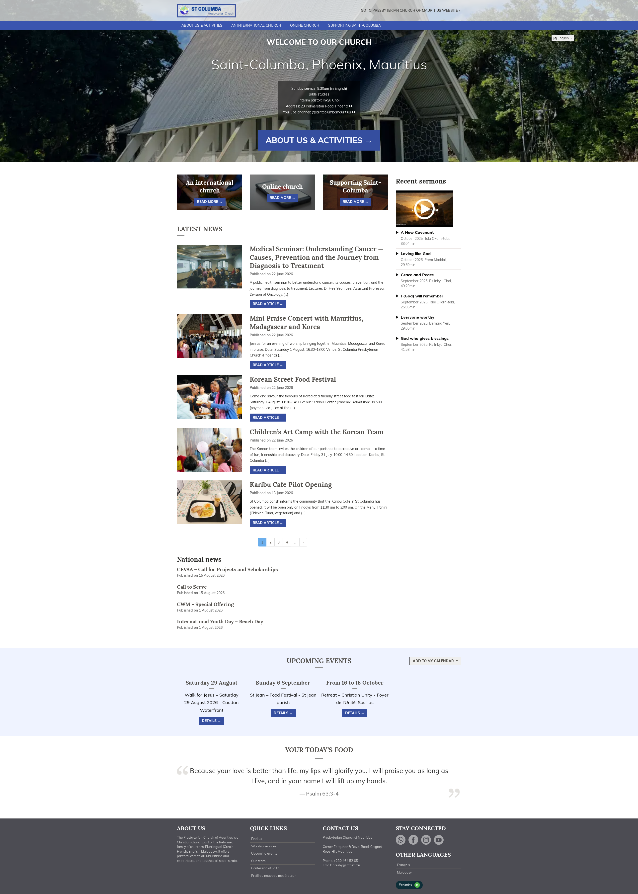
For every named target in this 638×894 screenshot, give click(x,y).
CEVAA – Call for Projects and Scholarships (227, 569)
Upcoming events (319, 661)
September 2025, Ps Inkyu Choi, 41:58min (426, 344)
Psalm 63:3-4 (322, 793)
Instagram (426, 840)
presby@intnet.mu (346, 865)
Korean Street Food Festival (293, 379)
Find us (256, 839)
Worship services (263, 846)
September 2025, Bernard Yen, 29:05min (425, 323)
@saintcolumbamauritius (331, 112)
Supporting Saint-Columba (354, 25)
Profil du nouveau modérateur (273, 876)
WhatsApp (401, 840)
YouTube (439, 840)
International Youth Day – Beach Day (220, 621)
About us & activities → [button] (319, 140)
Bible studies (319, 94)
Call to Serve (192, 587)
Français (403, 865)
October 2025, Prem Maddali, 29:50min (424, 259)
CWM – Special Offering (205, 604)
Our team (258, 861)
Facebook (413, 840)
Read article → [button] (268, 304)
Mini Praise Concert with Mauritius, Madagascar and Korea (306, 322)
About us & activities (201, 25)
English (563, 38)
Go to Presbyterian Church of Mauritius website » (410, 10)
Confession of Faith (265, 868)
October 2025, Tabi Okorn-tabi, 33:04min (425, 238)
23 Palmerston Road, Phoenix (324, 106)
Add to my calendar (434, 661)
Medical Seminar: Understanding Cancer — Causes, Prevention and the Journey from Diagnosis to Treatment (317, 257)
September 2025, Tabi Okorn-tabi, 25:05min (428, 301)
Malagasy (404, 872)
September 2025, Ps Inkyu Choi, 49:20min (426, 280)
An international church (256, 25)
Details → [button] (211, 720)
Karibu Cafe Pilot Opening (291, 484)
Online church (304, 25)
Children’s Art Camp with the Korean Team (317, 432)
